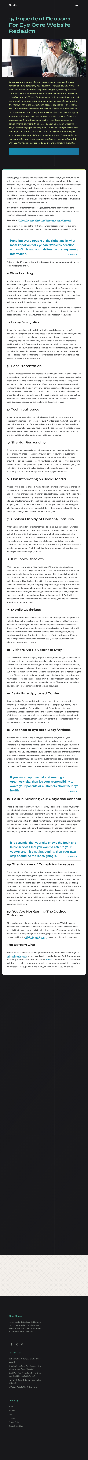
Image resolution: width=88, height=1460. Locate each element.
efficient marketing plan (36, 937)
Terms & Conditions (16, 1426)
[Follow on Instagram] (21, 1344)
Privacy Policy (14, 1422)
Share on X (72, 255)
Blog (10, 1414)
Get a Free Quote (44, 1283)
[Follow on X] (16, 1344)
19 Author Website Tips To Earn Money (23, 1387)
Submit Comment (44, 1224)
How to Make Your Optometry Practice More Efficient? (22, 1034)
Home (11, 1406)
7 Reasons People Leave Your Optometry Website (21, 1092)
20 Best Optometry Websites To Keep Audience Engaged (44, 220)
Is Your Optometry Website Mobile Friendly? (64, 1032)
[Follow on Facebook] (11, 1344)
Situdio (49, 959)
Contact (12, 1418)
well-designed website (17, 956)
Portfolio (12, 1410)
